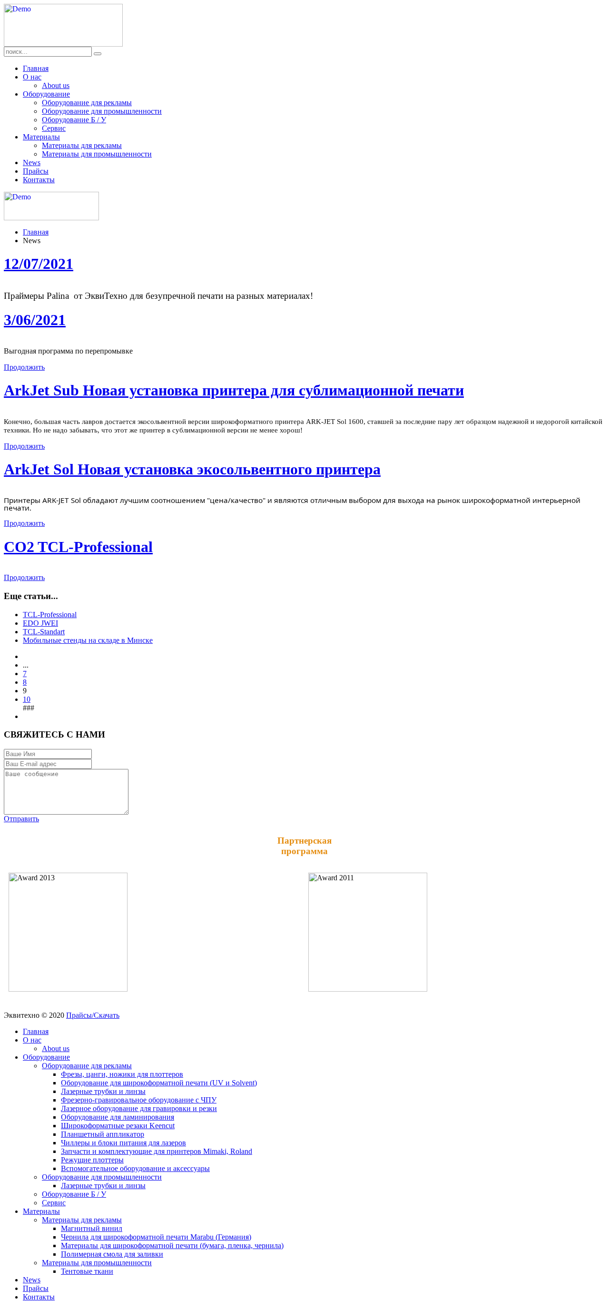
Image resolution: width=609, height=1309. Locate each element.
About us (55, 85)
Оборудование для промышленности (102, 111)
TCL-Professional (50, 614)
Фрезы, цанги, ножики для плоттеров (122, 1074)
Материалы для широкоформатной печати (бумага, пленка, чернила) (172, 1245)
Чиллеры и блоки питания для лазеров (123, 1143)
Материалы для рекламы (82, 145)
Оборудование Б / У (74, 120)
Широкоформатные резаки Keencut (118, 1126)
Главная (36, 68)
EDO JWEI (40, 623)
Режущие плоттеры (92, 1160)
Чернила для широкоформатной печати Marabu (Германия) (156, 1237)
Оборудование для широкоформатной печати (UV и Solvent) (159, 1083)
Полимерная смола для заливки (112, 1254)
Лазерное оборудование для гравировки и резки (139, 1108)
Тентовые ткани (87, 1271)
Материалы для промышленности (97, 154)
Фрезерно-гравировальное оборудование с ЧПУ (138, 1100)
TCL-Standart (44, 632)
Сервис (54, 128)
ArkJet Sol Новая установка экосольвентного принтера (192, 469)
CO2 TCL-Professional (78, 546)
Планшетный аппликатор (102, 1134)
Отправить (21, 819)
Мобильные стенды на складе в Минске (88, 640)
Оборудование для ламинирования (117, 1117)
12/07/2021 (38, 263)
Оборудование (46, 94)
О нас (32, 77)
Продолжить (24, 367)
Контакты (39, 180)
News (31, 162)
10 (26, 699)
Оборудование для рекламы (87, 102)
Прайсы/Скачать (92, 1015)
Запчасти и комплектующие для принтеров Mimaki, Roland (156, 1151)
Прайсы (36, 171)
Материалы (41, 137)
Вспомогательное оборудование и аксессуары (135, 1168)
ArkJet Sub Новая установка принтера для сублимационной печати (234, 390)
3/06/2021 (35, 319)
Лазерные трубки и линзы (103, 1091)
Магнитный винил (91, 1228)
